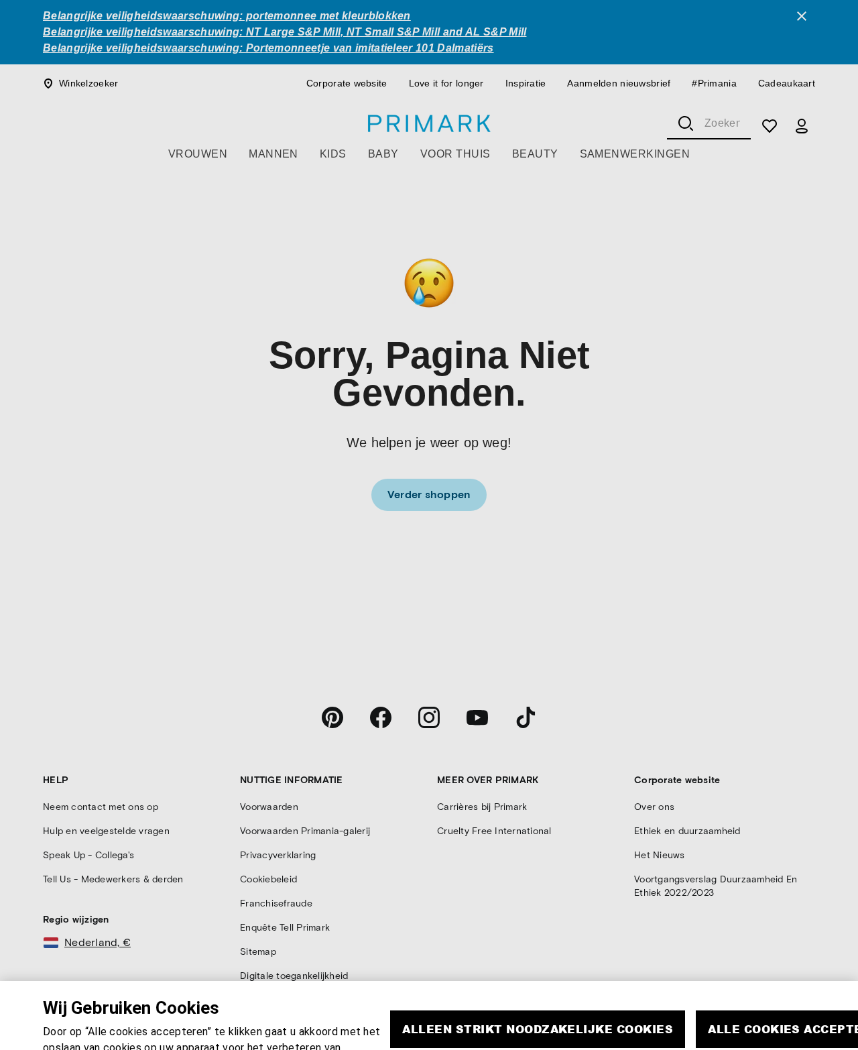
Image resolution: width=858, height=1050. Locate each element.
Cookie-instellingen (645, 1033)
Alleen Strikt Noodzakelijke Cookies (537, 994)
